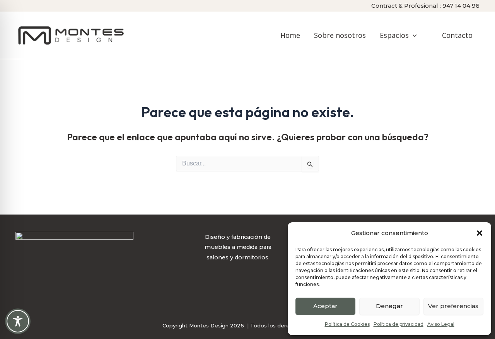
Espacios (394, 35)
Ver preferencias (453, 306)
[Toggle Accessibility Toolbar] (18, 321)
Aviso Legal (440, 324)
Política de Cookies (347, 324)
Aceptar (325, 306)
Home (290, 35)
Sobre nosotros (340, 35)
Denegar (389, 306)
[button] (479, 233)
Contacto (457, 35)
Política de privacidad (398, 324)
